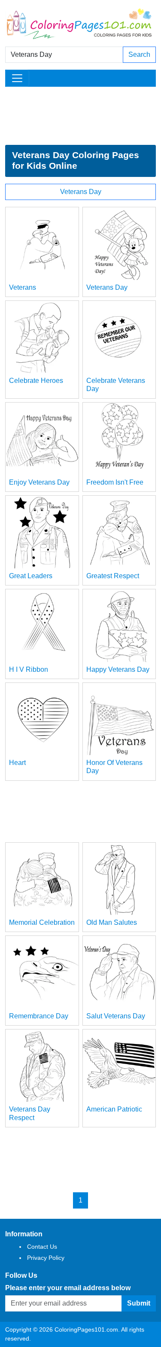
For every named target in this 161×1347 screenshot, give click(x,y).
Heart (17, 762)
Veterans (22, 287)
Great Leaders (30, 575)
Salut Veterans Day (115, 1016)
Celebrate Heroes (36, 380)
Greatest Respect (112, 575)
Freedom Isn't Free (114, 482)
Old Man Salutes (111, 922)
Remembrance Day (38, 1016)
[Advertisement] (80, 115)
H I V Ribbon (28, 669)
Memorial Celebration (42, 922)
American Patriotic (114, 1109)
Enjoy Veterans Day (39, 482)
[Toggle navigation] (17, 78)
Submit (138, 1303)
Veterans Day (80, 191)
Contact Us (42, 1246)
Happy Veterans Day (117, 669)
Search (139, 54)
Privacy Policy (45, 1257)
